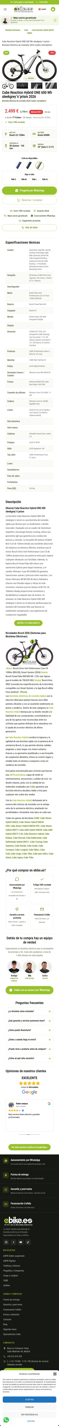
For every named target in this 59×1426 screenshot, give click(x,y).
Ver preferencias (29, 1414)
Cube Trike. (29, 857)
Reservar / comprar (32, 200)
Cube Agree (17, 857)
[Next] (52, 65)
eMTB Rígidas (9, 1261)
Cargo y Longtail (10, 1275)
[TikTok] (28, 1242)
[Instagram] (6, 1242)
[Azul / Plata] (19, 166)
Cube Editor (34, 849)
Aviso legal (31, 1421)
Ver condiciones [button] (55, 20)
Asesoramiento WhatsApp (44, 216)
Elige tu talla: (29, 174)
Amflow (6, 1285)
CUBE (36, 818)
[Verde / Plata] (29, 166)
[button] (55, 1374)
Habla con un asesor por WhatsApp (32, 990)
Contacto (7, 1319)
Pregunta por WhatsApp (32, 190)
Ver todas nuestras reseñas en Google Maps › (29, 1147)
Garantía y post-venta (12, 1304)
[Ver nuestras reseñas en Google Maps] (30, 1109)
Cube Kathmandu (33, 838)
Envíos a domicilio (11, 1314)
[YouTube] (21, 1242)
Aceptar (29, 1399)
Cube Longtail (21, 849)
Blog (5, 1324)
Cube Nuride (20, 845)
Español (43, 9)
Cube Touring (36, 842)
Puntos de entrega (11, 1299)
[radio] (13, 179)
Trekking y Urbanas (11, 1266)
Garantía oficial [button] (43, 211)
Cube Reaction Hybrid (34, 834)
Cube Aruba (32, 845)
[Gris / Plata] (39, 166)
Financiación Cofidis (12, 1309)
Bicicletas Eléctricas (12, 30)
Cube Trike (27, 853)
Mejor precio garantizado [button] (18, 216)
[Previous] (6, 65)
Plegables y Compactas (13, 1271)
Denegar (29, 1407)
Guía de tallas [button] (31, 227)
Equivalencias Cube (12, 1334)
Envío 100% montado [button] (22, 211)
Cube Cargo (16, 853)
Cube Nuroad (19, 838)
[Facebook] (13, 1242)
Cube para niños (40, 853)
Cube (26, 30)
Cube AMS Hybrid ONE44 (30, 830)
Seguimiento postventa (31, 220)
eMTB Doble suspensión (14, 1256)
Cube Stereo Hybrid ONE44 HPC (25, 826)
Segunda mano (9, 1329)
